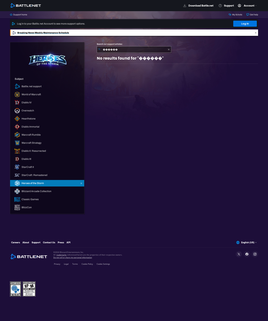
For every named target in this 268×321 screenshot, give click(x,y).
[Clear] (168, 49)
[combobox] (134, 49)
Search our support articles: (110, 44)
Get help (253, 14)
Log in (245, 23)
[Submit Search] (99, 49)
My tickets (237, 14)
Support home (20, 14)
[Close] (255, 32)
